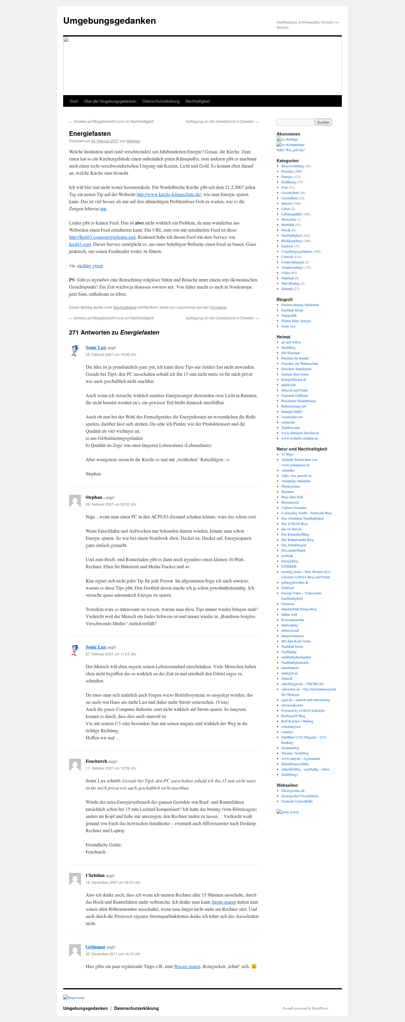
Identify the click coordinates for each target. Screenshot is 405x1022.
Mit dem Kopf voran (295, 641)
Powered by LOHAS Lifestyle (302, 710)
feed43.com (80, 244)
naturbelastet (290, 667)
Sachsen (287, 245)
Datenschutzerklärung (161, 101)
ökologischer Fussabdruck (299, 795)
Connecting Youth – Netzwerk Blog (306, 512)
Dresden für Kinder (295, 358)
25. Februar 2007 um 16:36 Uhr (111, 354)
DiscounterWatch (293, 550)
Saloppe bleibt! (291, 411)
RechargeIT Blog (293, 715)
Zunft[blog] (289, 774)
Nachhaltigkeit (198, 101)
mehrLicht (288, 384)
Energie (286, 176)
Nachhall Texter (292, 310)
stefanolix (288, 422)
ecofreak (287, 555)
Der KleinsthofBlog (295, 534)
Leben (285, 208)
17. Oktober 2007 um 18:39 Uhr (111, 768)
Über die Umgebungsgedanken (110, 101)
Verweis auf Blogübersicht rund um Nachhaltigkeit (111, 121)
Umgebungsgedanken (109, 20)
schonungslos (291, 726)
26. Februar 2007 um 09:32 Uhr (111, 504)
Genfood (287, 587)
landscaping (289, 625)
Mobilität (287, 224)
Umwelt (287, 256)
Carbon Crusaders (294, 507)
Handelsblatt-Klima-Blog (299, 608)
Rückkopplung (291, 240)
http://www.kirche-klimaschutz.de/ (169, 194)
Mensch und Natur (294, 390)
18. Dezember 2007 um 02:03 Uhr (113, 882)
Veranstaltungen (292, 262)
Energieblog (289, 560)
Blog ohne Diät (292, 496)
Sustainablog (290, 747)
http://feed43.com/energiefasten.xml (102, 237)
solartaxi (287, 731)
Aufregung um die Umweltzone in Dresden (222, 121)
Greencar (287, 603)
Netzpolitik (289, 315)
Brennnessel (290, 502)
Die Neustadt (290, 352)
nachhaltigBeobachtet (296, 657)
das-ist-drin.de (291, 528)
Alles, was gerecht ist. (296, 475)
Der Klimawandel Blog (297, 539)
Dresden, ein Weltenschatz (299, 363)
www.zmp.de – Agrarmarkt (300, 758)
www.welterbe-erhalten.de (299, 438)
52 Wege (287, 454)
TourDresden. (291, 427)
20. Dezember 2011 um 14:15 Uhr (113, 953)
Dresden (287, 171)
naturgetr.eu (289, 673)
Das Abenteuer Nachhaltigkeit (302, 518)
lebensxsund (290, 630)
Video (285, 272)
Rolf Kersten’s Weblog (297, 721)
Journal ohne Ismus (295, 374)
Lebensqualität (291, 213)
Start (74, 101)
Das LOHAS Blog (294, 523)
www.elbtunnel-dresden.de (300, 432)
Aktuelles (288, 470)
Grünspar (96, 946)
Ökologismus (290, 486)
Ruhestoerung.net (293, 406)
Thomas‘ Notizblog (295, 753)
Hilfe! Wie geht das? (291, 149)
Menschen (288, 219)
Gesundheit (289, 197)
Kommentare (295, 144)
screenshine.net (292, 416)
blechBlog (288, 347)
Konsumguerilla (292, 619)
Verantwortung (291, 267)
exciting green (90, 265)
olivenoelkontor (292, 705)
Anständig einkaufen (295, 480)
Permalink (218, 307)
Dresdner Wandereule (296, 368)
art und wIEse (291, 342)
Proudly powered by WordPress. (306, 1008)
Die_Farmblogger (293, 544)
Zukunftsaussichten (295, 763)
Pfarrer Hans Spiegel (296, 320)
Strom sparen (223, 902)
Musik (286, 229)
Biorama (287, 491)
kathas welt (289, 614)
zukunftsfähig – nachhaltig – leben (305, 769)
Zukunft (287, 288)
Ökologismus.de (292, 790)
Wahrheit (287, 278)
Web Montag (290, 283)
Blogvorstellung (292, 165)
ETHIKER (288, 566)
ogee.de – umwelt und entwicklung (305, 699)
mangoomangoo (292, 635)
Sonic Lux (96, 347)
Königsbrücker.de (293, 379)
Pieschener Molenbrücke (298, 400)
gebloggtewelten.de (294, 582)
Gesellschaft (290, 192)
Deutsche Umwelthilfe (297, 801)
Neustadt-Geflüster (294, 395)
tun (103, 208)
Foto (284, 187)
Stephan (133, 140)
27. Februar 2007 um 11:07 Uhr (111, 653)
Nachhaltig (288, 651)
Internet (286, 203)
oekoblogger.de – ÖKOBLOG (302, 683)
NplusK (287, 678)
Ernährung (288, 181)
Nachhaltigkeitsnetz (295, 662)
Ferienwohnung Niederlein (300, 304)
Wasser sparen (187, 966)
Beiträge (292, 139)
